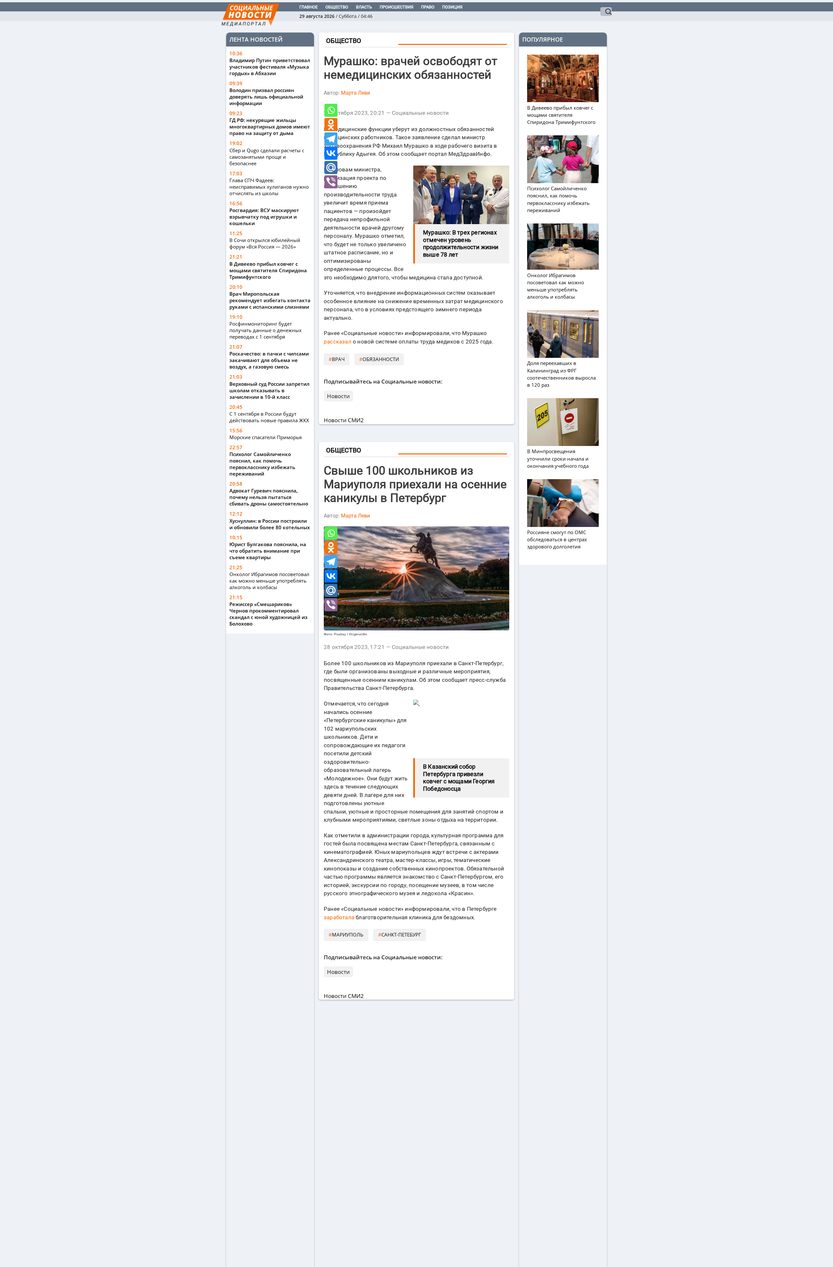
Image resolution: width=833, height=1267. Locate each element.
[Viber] (330, 181)
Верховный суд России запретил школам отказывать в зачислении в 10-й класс (269, 390)
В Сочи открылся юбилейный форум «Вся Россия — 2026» (264, 243)
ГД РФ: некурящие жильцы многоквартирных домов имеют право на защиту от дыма (269, 126)
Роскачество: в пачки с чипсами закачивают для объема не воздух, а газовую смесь (269, 360)
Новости (338, 396)
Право (427, 7)
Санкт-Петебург (401, 934)
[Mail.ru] (330, 167)
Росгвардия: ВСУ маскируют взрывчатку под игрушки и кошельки (264, 216)
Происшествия (396, 7)
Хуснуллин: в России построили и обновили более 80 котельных (269, 524)
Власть (364, 7)
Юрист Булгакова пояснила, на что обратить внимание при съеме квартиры (267, 550)
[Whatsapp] (330, 110)
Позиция (452, 7)
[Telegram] (330, 138)
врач (338, 359)
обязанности (380, 359)
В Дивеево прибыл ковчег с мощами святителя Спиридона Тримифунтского (268, 270)
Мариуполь (347, 934)
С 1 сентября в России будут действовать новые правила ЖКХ (269, 417)
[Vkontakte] (330, 153)
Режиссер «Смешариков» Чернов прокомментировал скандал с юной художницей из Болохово (268, 614)
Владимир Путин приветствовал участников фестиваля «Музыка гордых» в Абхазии (269, 66)
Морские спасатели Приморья (265, 437)
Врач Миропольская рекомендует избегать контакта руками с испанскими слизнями (269, 300)
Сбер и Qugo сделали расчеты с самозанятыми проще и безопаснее (266, 157)
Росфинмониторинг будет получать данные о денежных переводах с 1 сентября (265, 330)
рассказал (337, 341)
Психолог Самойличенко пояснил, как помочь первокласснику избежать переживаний (262, 464)
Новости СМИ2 (344, 420)
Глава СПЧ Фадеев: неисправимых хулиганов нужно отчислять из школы (269, 186)
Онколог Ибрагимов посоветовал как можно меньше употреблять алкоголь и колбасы (269, 580)
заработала (339, 917)
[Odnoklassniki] (330, 124)
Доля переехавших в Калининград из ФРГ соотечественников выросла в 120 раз (561, 374)
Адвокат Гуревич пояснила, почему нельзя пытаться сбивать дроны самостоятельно (268, 497)
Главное (308, 7)
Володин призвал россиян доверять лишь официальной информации (266, 96)
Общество (336, 7)
